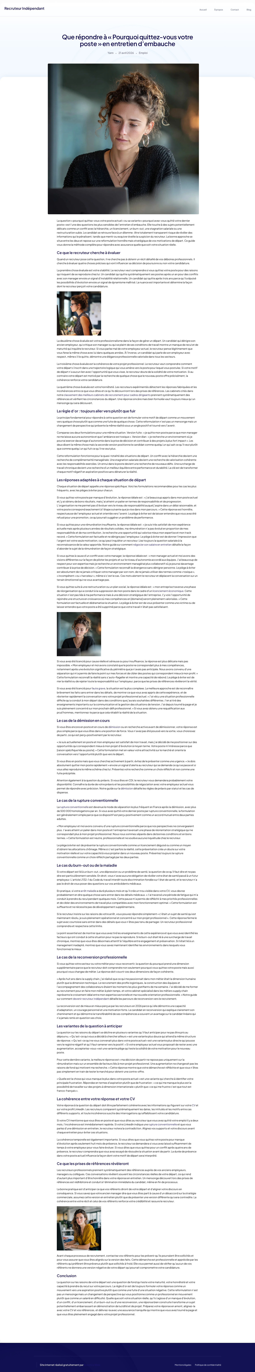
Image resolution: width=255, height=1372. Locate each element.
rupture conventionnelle (74, 807)
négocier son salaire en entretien (152, 544)
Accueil (203, 9)
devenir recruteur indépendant (91, 998)
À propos (218, 9)
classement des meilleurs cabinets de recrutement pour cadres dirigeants (107, 394)
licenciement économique (168, 590)
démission (114, 726)
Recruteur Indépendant (24, 8)
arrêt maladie (88, 890)
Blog (249, 9)
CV (193, 1105)
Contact (235, 9)
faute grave (98, 688)
